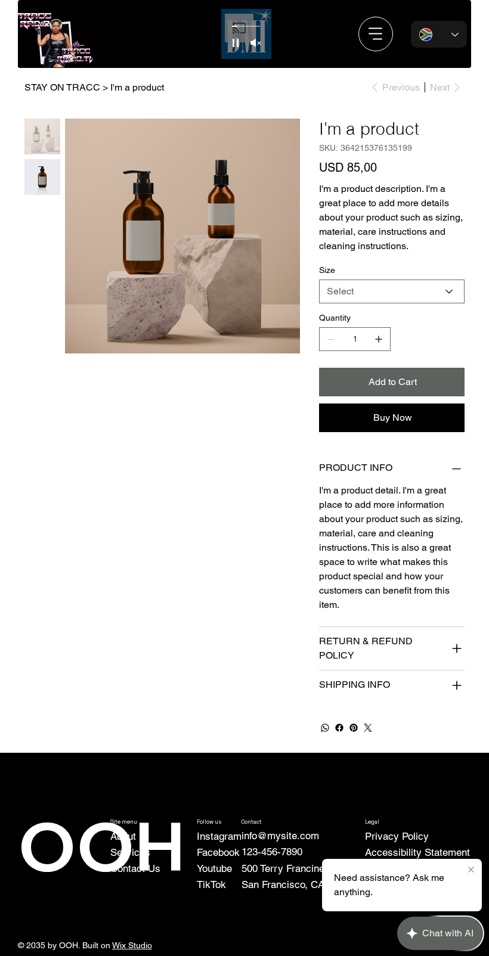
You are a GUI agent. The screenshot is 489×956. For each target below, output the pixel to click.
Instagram (219, 836)
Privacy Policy (397, 836)
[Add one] (379, 339)
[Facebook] (339, 728)
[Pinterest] (354, 728)
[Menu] (375, 34)
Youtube (214, 868)
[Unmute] (256, 43)
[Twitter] (368, 728)
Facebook (218, 852)
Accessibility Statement (417, 852)
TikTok (211, 884)
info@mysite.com (280, 836)
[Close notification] (471, 870)
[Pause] (235, 43)
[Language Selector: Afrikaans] (439, 34)
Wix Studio (132, 945)
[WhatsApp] (325, 728)
